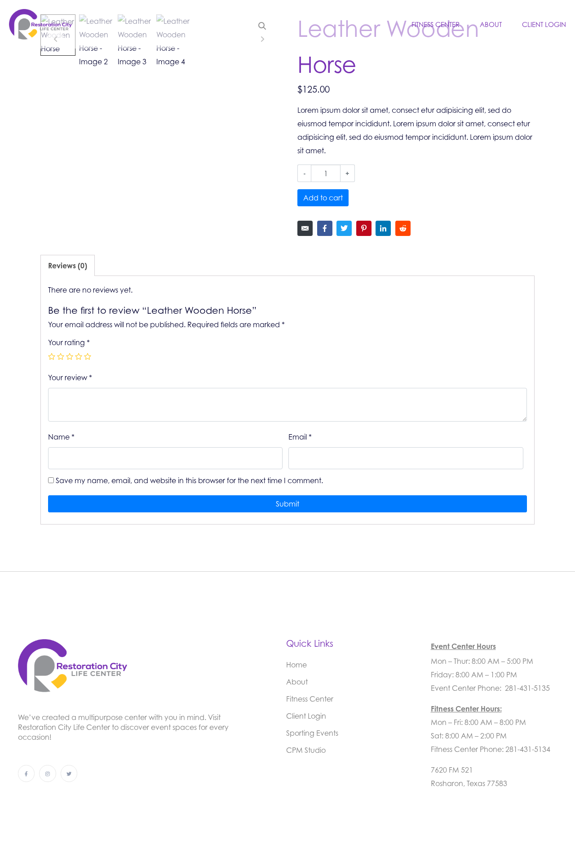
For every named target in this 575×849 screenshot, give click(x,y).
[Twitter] (69, 773)
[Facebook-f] (26, 773)
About (491, 24)
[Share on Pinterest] (364, 228)
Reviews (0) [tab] (67, 265)
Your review (70, 377)
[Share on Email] (305, 228)
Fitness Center (435, 24)
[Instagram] (47, 773)
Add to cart (323, 197)
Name (61, 436)
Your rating (69, 342)
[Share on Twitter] (344, 228)
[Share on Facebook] (324, 228)
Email (300, 436)
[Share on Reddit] (403, 228)
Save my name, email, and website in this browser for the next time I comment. (189, 480)
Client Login (544, 24)
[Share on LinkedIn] (383, 228)
